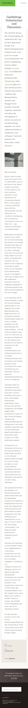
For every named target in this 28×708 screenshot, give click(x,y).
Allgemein (12, 658)
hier (6, 182)
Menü (24, 3)
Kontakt (14, 678)
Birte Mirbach (7, 3)
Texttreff (8, 84)
